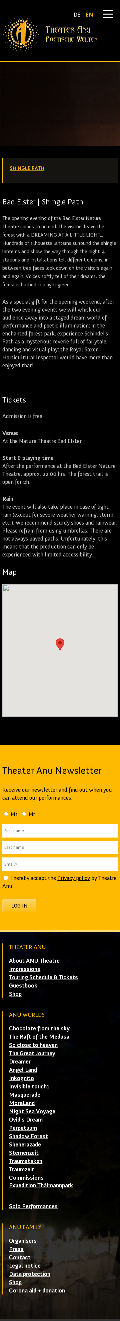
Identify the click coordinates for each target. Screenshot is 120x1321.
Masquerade (24, 1094)
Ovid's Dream (26, 1119)
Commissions (26, 1177)
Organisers (23, 1240)
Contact (20, 1257)
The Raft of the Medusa (39, 1036)
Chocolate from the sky (39, 1028)
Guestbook (23, 985)
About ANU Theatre (34, 960)
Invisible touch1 (29, 1086)
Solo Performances (33, 1206)
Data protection (29, 1274)
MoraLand (22, 1103)
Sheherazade (25, 1144)
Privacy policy (73, 878)
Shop (15, 993)
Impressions (24, 969)
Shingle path (27, 168)
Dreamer (20, 1061)
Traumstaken (25, 1161)
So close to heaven (33, 1045)
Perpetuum (23, 1128)
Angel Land (23, 1069)
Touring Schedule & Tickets (43, 977)
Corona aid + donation (37, 1290)
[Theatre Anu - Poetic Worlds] (60, 34)
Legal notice (25, 1265)
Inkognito (21, 1078)
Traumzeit (21, 1169)
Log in (19, 906)
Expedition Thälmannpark (41, 1185)
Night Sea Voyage (32, 1111)
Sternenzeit (24, 1152)
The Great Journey (32, 1053)
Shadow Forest (28, 1136)
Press (16, 1249)
